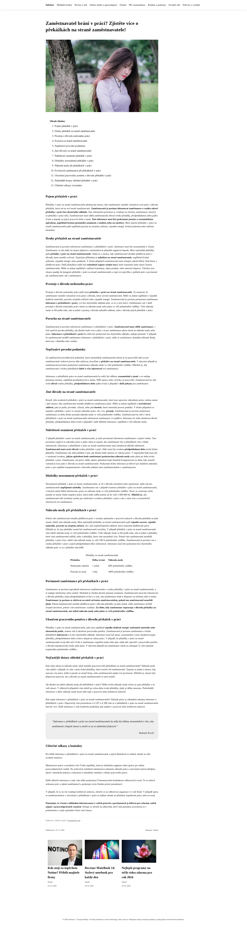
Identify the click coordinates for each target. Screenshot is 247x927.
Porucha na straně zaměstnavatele (71, 140)
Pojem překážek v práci (66, 126)
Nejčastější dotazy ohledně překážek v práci (76, 180)
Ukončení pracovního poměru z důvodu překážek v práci (83, 175)
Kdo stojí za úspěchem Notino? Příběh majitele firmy (64, 872)
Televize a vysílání (191, 5)
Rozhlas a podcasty (157, 5)
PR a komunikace (137, 5)
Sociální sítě (174, 5)
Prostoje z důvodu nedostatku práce (72, 136)
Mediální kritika (64, 5)
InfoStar (50, 5)
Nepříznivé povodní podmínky (70, 145)
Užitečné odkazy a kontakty (68, 185)
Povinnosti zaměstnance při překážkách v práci (78, 170)
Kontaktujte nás (74, 820)
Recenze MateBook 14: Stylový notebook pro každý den (100, 872)
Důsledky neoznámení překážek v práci (74, 160)
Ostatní (123, 5)
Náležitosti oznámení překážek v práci (73, 155)
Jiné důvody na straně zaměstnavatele (73, 150)
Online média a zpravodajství (103, 5)
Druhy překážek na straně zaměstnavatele (75, 131)
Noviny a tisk (80, 5)
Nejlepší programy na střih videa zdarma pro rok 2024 (137, 872)
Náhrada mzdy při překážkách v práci (73, 165)
